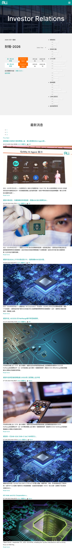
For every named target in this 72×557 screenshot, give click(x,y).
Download (23, 59)
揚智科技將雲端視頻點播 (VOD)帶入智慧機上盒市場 (21, 377)
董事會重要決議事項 (59, 66)
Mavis (30, 381)
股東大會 (56, 85)
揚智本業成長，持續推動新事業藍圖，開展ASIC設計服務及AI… (25, 200)
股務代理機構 (57, 89)
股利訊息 (56, 87)
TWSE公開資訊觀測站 (59, 92)
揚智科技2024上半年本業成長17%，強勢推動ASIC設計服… (24, 259)
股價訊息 (56, 94)
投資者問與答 (54, 106)
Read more (6, 195)
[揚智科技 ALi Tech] (5, 2)
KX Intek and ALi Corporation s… (15, 495)
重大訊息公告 (57, 56)
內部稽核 (56, 77)
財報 (54, 44)
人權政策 (56, 103)
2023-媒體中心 (21, 498)
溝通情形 (56, 80)
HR (30, 144)
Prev (4, 138)
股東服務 (52, 82)
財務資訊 (52, 40)
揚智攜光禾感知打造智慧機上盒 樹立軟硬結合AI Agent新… (24, 141)
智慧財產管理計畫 (58, 75)
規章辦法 (56, 73)
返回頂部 (7, 73)
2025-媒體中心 (22, 144)
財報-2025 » (19, 71)
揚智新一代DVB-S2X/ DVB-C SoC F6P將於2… (20, 436)
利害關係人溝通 (58, 99)
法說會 (55, 54)
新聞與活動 (53, 49)
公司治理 (52, 58)
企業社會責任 (54, 96)
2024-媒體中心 (21, 203)
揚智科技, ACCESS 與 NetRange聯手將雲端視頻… (21, 318)
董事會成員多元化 (58, 63)
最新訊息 (56, 51)
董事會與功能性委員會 (60, 61)
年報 (54, 47)
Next (7, 138)
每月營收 (56, 42)
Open (23, 61)
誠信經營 (56, 101)
